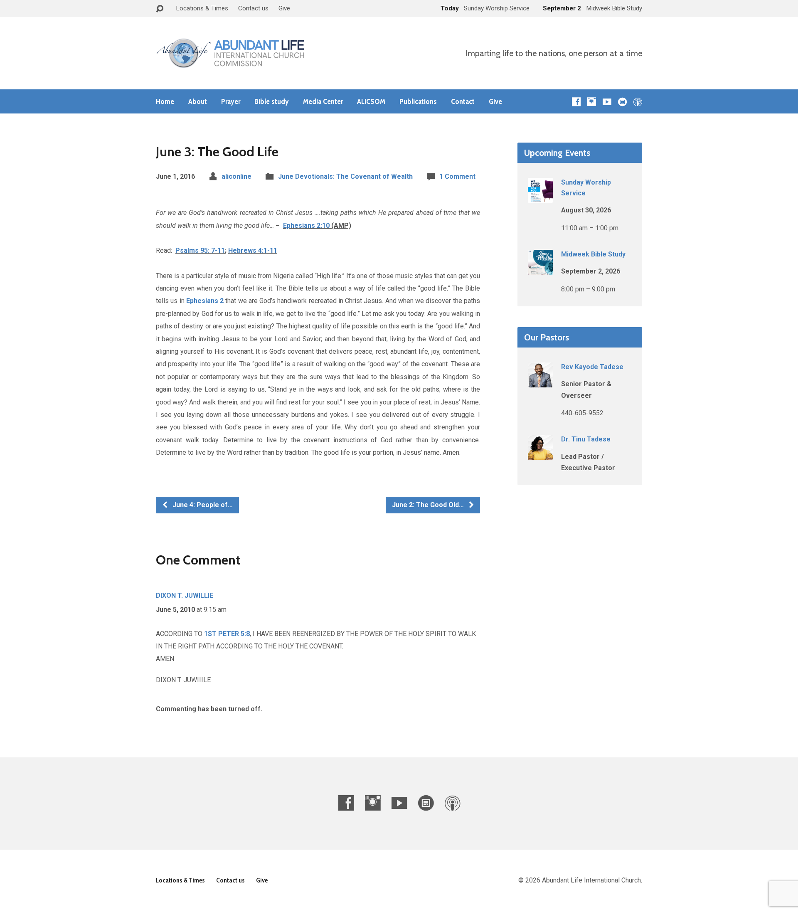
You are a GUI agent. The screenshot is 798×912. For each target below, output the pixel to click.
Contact (463, 101)
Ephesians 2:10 (306, 225)
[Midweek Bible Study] (540, 269)
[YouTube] (607, 101)
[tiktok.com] (622, 101)
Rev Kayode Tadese (592, 367)
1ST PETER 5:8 (227, 634)
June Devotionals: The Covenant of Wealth (345, 176)
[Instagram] (591, 101)
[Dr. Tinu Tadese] (540, 454)
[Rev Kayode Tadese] (540, 382)
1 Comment (457, 176)
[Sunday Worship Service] (540, 197)
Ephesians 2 (205, 301)
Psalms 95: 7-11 (200, 250)
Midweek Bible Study (593, 254)
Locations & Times (202, 8)
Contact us (253, 8)
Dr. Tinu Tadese (586, 439)
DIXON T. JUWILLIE (184, 595)
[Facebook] (576, 101)
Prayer (230, 101)
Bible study (271, 101)
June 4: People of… (202, 505)
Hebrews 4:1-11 (252, 250)
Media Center (323, 101)
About (197, 101)
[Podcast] (637, 101)
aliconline (236, 176)
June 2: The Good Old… (429, 505)
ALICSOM (371, 101)
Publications (418, 101)
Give (284, 8)
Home (165, 101)
